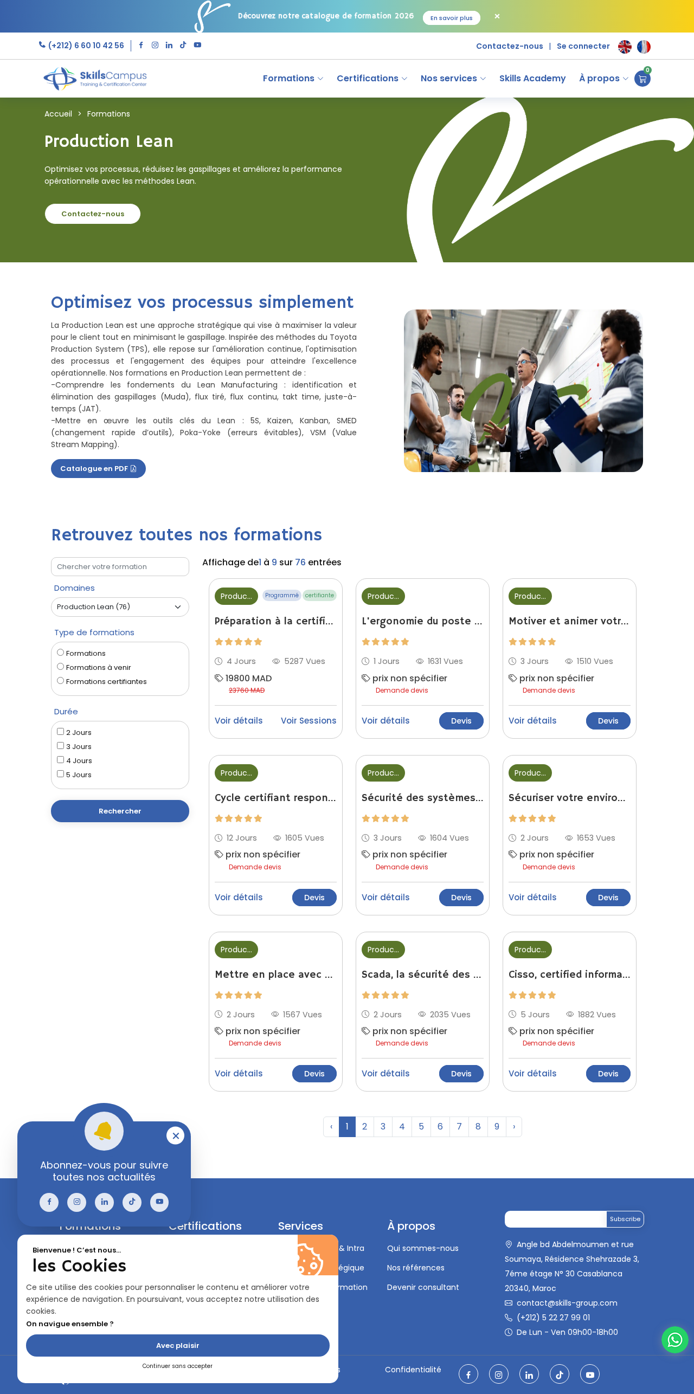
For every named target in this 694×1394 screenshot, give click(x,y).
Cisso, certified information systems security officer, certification (570, 975)
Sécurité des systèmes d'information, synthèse (423, 798)
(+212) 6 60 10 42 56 (85, 45)
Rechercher (120, 811)
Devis (461, 720)
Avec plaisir (178, 1345)
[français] (644, 47)
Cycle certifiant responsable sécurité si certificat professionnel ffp (276, 798)
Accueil (58, 113)
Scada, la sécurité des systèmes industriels (423, 975)
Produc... (236, 596)
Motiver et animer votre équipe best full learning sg (570, 621)
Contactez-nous (509, 46)
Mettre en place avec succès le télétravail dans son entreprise (276, 975)
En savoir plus (451, 18)
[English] (625, 47)
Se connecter (583, 46)
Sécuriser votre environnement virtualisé (570, 798)
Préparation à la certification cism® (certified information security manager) (276, 621)
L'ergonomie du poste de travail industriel (423, 621)
